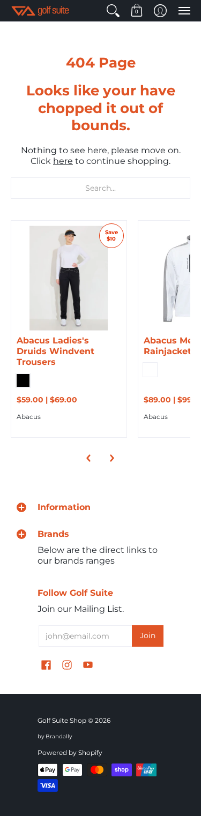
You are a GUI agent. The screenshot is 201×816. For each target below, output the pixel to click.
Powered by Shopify (70, 752)
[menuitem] (113, 10)
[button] (113, 10)
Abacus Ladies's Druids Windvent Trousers (55, 351)
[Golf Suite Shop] (40, 10)
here (63, 161)
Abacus (29, 417)
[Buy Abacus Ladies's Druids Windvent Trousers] (69, 278)
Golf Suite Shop (62, 720)
